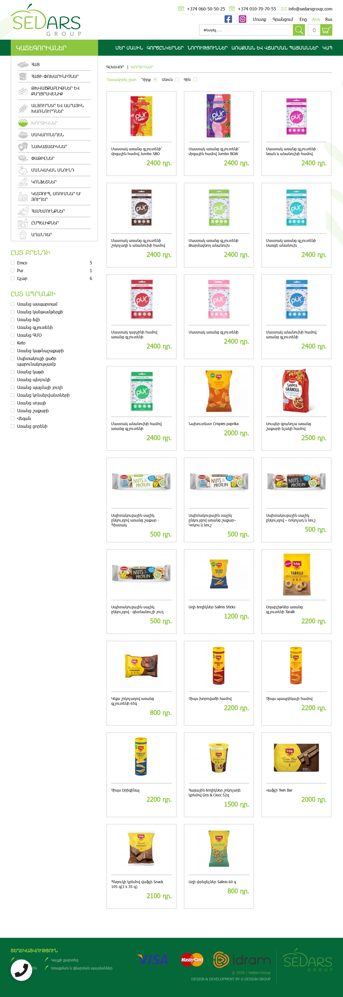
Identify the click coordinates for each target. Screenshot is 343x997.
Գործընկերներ (165, 47)
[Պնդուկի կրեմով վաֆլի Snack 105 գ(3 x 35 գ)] (141, 849)
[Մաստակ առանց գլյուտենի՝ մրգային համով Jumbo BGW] (219, 117)
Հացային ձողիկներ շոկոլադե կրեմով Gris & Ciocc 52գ (215, 792)
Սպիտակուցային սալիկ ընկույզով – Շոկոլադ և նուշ (290, 518)
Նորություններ (208, 47)
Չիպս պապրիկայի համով (289, 698)
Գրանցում (283, 19)
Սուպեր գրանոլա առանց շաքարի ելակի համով (288, 426)
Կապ (327, 47)
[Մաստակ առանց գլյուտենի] (219, 300)
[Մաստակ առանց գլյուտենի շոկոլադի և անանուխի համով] (141, 208)
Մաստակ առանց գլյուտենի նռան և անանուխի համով (291, 151)
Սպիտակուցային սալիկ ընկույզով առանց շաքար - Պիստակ (135, 520)
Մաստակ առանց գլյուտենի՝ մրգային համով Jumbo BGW (214, 151)
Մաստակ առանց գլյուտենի (213, 332)
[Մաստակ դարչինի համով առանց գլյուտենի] (141, 300)
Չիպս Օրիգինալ (125, 790)
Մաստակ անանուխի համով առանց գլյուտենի (291, 334)
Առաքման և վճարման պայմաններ (82, 967)
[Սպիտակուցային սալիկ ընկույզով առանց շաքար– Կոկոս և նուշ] (219, 483)
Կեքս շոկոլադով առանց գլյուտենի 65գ (132, 701)
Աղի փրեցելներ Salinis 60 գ (212, 881)
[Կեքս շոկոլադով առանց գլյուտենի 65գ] (141, 666)
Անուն (167, 79)
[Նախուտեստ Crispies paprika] (219, 391)
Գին (187, 79)
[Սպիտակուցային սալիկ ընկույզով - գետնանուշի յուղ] (141, 575)
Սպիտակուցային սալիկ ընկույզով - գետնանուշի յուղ (137, 609)
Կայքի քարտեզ (64, 959)
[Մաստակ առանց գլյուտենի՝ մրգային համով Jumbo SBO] (141, 117)
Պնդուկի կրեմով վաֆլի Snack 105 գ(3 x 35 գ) (137, 884)
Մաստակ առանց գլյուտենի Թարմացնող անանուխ (213, 243)
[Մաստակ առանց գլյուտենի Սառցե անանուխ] (296, 208)
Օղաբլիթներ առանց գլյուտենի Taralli (284, 609)
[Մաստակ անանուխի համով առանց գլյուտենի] (296, 300)
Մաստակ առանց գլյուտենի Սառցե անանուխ (291, 243)
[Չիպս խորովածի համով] (219, 666)
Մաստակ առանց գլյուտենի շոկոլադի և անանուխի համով (138, 243)
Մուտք (259, 19)
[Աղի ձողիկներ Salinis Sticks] (219, 575)
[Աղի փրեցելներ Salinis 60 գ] (219, 849)
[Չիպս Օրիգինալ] (141, 758)
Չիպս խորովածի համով (210, 698)
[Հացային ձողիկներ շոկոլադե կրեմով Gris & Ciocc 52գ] (219, 758)
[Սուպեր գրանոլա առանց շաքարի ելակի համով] (296, 391)
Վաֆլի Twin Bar (279, 790)
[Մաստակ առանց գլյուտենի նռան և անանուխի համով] (296, 117)
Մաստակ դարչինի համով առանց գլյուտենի (134, 334)
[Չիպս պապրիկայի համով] (296, 666)
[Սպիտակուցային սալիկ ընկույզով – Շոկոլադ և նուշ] (296, 483)
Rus (328, 19)
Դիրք (146, 79)
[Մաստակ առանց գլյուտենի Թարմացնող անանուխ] (219, 208)
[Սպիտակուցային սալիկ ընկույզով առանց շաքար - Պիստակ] (141, 483)
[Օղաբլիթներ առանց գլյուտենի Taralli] (296, 575)
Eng (303, 19)
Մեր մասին (129, 47)
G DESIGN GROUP (256, 978)
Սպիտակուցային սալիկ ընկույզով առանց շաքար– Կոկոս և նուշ (212, 520)
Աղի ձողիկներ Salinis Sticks (212, 607)
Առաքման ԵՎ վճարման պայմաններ (275, 47)
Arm (316, 19)
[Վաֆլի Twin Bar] (296, 758)
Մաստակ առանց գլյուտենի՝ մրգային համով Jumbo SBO (136, 151)
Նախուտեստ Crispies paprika (213, 423)
